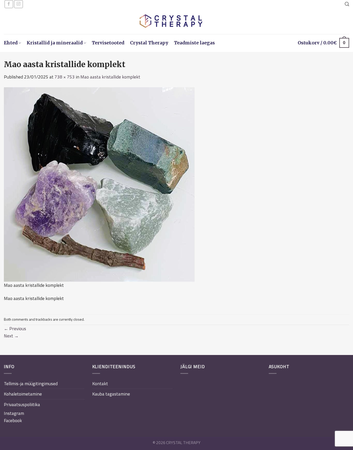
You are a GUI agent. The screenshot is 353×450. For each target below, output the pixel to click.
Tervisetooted (108, 43)
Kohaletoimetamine (23, 393)
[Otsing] (347, 4)
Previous (15, 328)
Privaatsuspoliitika (22, 404)
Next (11, 335)
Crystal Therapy (149, 43)
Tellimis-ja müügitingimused (31, 383)
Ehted (11, 43)
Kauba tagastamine (111, 393)
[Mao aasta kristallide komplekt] (99, 183)
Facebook (13, 420)
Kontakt (100, 383)
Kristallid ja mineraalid (55, 43)
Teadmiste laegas (194, 43)
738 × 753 (65, 76)
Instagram (14, 413)
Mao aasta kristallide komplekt (110, 76)
